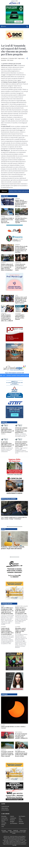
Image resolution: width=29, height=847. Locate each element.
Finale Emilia (4, 818)
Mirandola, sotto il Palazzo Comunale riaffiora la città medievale (20, 630)
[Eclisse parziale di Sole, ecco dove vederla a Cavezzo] (14, 710)
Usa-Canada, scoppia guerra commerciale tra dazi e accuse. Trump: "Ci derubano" (14, 518)
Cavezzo (12, 816)
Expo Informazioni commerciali (14, 373)
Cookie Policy (5, 831)
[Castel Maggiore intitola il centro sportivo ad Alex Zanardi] (21, 308)
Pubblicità (15, 830)
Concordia (3, 823)
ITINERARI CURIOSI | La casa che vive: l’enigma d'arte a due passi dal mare (21, 430)
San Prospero (22, 816)
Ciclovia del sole (5, 806)
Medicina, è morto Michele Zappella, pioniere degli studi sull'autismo (13, 547)
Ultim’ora (4, 191)
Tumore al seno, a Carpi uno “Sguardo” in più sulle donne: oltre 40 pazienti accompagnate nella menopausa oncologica (21, 610)
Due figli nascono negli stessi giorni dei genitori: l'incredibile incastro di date (21, 754)
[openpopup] (27, 26)
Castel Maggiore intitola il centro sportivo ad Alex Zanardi (19, 317)
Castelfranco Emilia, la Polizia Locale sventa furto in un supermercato (7, 220)
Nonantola (3, 60)
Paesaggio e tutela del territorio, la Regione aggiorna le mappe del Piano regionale (7, 754)
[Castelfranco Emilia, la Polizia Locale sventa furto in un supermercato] (7, 211)
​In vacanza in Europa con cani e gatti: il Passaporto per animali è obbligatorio (21, 736)
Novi (20, 818)
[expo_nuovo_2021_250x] (14, 800)
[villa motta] (14, 35)
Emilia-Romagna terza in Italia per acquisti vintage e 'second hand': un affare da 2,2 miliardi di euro (7, 317)
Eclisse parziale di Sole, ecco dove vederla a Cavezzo (13, 727)
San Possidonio (13, 823)
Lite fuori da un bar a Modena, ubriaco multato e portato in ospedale (21, 220)
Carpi (2, 826)
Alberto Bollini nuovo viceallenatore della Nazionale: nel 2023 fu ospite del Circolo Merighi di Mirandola (7, 610)
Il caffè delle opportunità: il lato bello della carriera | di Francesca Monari (7, 430)
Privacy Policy (23, 830)
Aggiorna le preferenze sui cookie (18, 831)
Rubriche (4, 422)
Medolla (3, 824)
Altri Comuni (10, 60)
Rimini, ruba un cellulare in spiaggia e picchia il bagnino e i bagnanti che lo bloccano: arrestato (21, 203)
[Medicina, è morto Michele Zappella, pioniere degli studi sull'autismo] (14, 538)
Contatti (10, 830)
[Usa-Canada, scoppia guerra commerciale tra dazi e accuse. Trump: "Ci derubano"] (14, 508)
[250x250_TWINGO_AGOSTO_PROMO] (14, 23)
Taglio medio (21, 58)
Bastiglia (12, 821)
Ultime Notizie (4, 808)
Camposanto (13, 818)
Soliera (20, 819)
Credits (13, 833)
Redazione (5, 58)
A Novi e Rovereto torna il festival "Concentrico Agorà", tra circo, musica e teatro (21, 267)
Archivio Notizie (5, 810)
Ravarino (21, 821)
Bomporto (12, 819)
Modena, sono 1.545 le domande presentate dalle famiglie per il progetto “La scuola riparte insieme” (21, 300)
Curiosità (4, 694)
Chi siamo (3, 830)
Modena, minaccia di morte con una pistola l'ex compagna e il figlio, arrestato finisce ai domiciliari (7, 267)
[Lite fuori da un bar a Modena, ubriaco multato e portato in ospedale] (21, 211)
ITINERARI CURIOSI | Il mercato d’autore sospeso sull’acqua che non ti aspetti (21, 444)
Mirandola (3, 816)
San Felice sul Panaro (4, 820)
